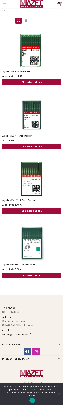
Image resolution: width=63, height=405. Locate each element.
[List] (26, 21)
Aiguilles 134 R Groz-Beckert (16, 71)
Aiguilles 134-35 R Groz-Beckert (18, 264)
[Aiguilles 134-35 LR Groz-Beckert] (31, 179)
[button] (58, 4)
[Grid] (18, 21)
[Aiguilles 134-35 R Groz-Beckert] (31, 243)
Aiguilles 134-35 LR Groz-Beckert (19, 200)
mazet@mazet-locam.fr (17, 334)
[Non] (59, 393)
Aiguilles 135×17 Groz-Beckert (17, 135)
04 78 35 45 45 (11, 312)
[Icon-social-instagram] (36, 351)
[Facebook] (27, 351)
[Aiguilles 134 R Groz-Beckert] (31, 50)
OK (32, 400)
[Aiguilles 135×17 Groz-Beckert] (31, 115)
